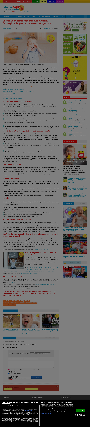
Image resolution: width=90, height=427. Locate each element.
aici (13, 419)
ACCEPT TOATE (80, 410)
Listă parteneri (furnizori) (46, 413)
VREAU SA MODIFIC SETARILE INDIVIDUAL (80, 415)
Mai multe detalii (28, 410)
